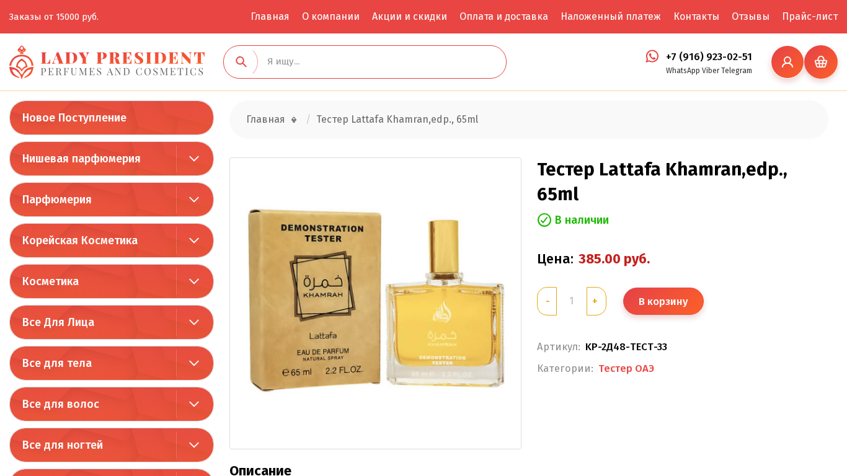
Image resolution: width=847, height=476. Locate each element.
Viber (710, 70)
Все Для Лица (58, 322)
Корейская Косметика (80, 240)
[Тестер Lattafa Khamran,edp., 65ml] (375, 303)
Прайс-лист (810, 16)
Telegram (736, 70)
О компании (331, 16)
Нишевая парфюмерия (81, 158)
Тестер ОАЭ (626, 368)
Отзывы (750, 16)
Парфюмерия (57, 199)
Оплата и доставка (503, 16)
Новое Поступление (74, 118)
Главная (270, 16)
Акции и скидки (409, 16)
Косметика (50, 281)
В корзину (663, 301)
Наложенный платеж (611, 16)
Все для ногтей (62, 445)
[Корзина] (821, 62)
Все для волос (60, 404)
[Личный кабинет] (787, 62)
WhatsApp (683, 70)
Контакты (696, 16)
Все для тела (57, 363)
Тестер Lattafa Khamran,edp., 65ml (397, 119)
